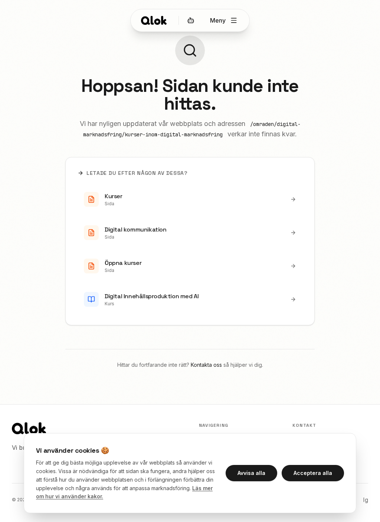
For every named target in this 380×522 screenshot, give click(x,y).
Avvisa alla (251, 473)
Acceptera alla (313, 473)
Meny (218, 20)
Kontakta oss (206, 365)
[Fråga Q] (190, 20)
